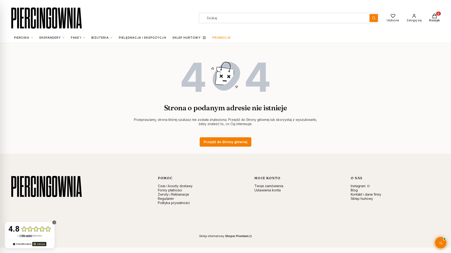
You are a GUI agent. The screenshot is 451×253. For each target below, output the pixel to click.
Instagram (358, 186)
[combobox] (283, 18)
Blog (354, 190)
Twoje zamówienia (268, 186)
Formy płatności (170, 190)
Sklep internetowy (224, 236)
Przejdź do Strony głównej (225, 142)
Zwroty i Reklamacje (173, 194)
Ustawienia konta (267, 190)
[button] (373, 18)
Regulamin (166, 199)
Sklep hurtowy (362, 199)
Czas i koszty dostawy (175, 186)
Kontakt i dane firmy (366, 194)
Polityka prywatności (174, 203)
